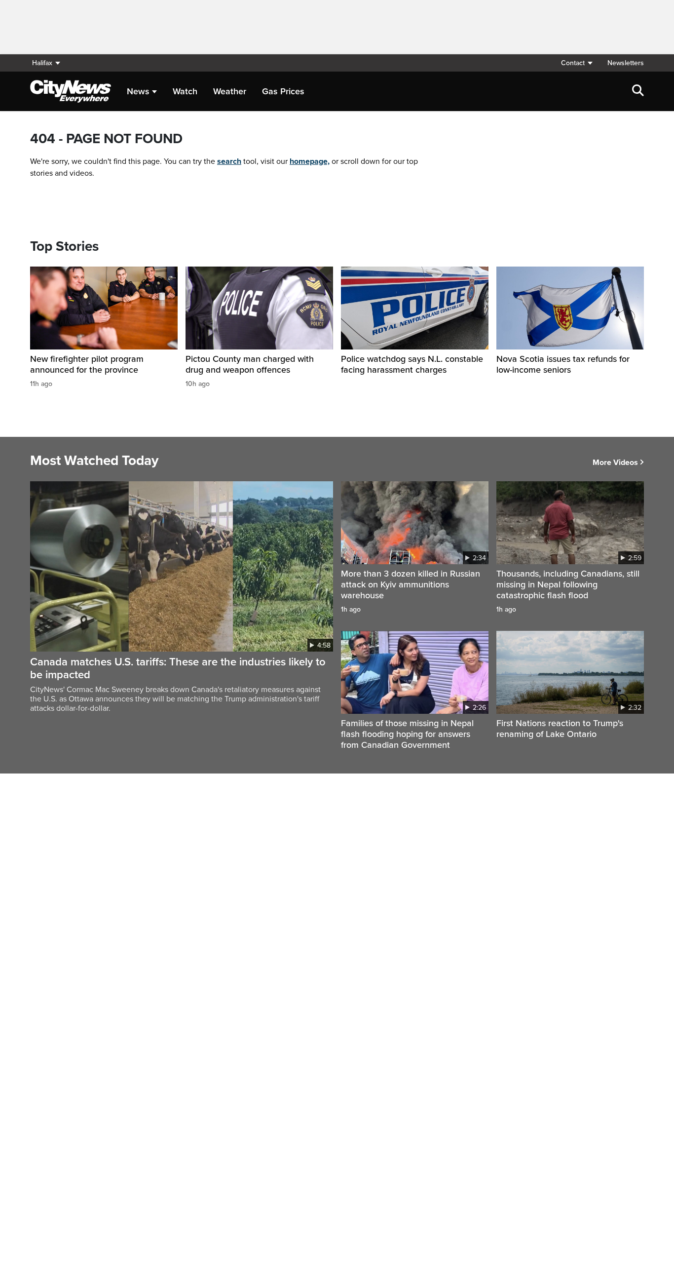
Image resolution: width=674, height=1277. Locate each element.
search (229, 161)
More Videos (615, 462)
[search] (638, 91)
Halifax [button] (42, 63)
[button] (576, 63)
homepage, (310, 161)
